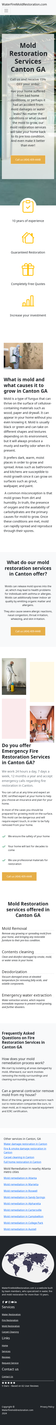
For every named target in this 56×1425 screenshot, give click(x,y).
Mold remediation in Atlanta (20, 1178)
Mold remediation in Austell (20, 1229)
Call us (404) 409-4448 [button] (28, 159)
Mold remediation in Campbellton (23, 1216)
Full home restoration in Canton (22, 1162)
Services (6, 1351)
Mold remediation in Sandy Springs (24, 1197)
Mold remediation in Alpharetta (22, 1203)
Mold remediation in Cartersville (23, 1210)
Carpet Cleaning (10, 1331)
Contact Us (7, 1376)
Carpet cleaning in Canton (19, 1157)
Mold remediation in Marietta (21, 1184)
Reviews (6, 1357)
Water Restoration (11, 1314)
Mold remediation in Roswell (20, 1191)
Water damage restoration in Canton (25, 1144)
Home (5, 1345)
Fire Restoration (10, 1320)
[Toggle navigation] (6, 11)
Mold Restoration (11, 1326)
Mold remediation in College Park (23, 1223)
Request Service (10, 1362)
